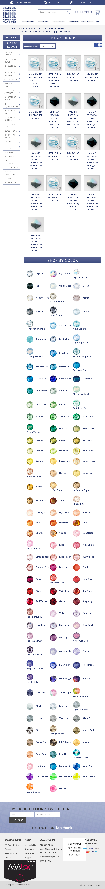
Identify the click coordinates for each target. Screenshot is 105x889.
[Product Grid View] (96, 45)
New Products (74, 22)
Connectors (10, 79)
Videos (7, 178)
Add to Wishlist (52, 419)
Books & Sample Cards (11, 172)
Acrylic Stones (8, 147)
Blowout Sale (11, 182)
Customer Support (24, 3)
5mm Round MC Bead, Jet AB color (73, 77)
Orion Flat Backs (9, 136)
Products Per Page (31, 46)
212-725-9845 (54, 3)
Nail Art (8, 141)
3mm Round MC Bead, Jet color (54, 197)
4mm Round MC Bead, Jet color (54, 156)
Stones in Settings (9, 91)
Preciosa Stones (8, 53)
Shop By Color (43, 22)
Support (29, 857)
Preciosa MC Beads (10, 60)
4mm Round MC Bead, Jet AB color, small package (54, 80)
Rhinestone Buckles (10, 118)
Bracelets (9, 156)
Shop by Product (28, 22)
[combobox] (54, 12)
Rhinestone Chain (10, 67)
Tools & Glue (11, 167)
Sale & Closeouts (59, 22)
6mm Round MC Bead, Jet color (35, 115)
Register (87, 12)
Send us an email (83, 3)
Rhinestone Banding (10, 74)
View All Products (87, 22)
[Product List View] (100, 45)
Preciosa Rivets (8, 84)
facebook (64, 827)
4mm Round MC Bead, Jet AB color (73, 156)
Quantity (52, 408)
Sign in (78, 12)
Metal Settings (8, 162)
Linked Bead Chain (10, 125)
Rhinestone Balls (10, 111)
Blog (97, 22)
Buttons (8, 152)
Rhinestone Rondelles (10, 98)
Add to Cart (52, 415)
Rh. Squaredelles (11, 105)
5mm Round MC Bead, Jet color (91, 77)
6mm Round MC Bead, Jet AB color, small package (35, 80)
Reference (29, 853)
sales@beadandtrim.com (51, 849)
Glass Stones (11, 131)
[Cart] (97, 12)
